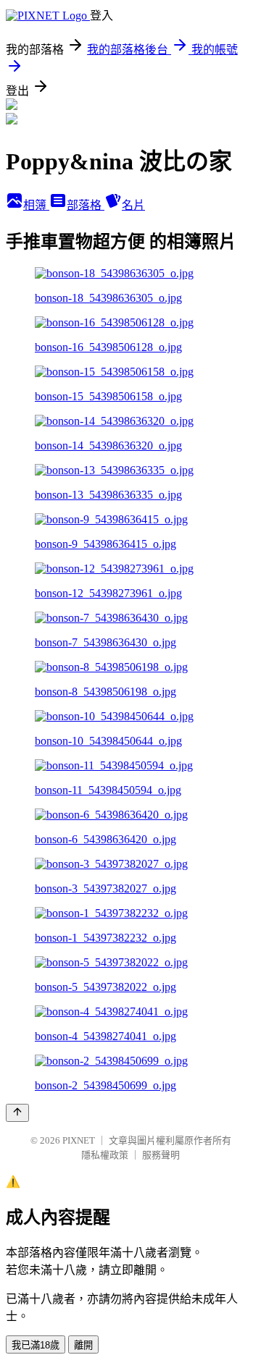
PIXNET (78, 1140)
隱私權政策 (104, 1154)
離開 (83, 1345)
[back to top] (17, 1113)
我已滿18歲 (35, 1345)
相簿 (36, 205)
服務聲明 (161, 1154)
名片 (133, 205)
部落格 (85, 205)
